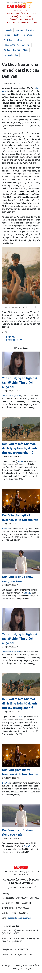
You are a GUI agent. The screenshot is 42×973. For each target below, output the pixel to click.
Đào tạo (19, 30)
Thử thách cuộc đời (11, 395)
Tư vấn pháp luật (11, 55)
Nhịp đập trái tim (11, 45)
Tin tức (7, 35)
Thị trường (27, 35)
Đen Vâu (20, 461)
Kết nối (16, 50)
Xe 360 (7, 50)
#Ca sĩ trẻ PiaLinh (14, 340)
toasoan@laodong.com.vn (19, 918)
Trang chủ (8, 30)
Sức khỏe (26, 45)
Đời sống (30, 30)
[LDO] (21, 364)
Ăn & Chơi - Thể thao (13, 40)
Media (25, 50)
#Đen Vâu (10, 337)
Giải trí (16, 35)
